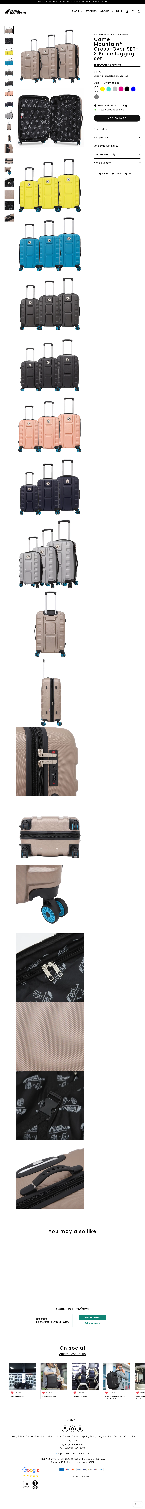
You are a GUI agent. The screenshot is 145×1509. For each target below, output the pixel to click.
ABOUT (105, 11)
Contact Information (125, 1436)
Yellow (102, 89)
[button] (101, 65)
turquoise (108, 89)
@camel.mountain (72, 1354)
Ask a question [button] (92, 1323)
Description (101, 129)
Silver (114, 89)
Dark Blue (133, 89)
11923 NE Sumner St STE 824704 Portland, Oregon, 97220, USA (72, 1459)
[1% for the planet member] (35, 1484)
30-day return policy (106, 145)
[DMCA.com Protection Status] (27, 1484)
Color (106, 83)
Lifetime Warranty (104, 154)
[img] (31, 1476)
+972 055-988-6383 (74, 1447)
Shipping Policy (88, 1436)
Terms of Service (35, 1436)
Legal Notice (104, 1436)
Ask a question (102, 162)
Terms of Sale (70, 1436)
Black (127, 89)
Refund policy (53, 1436)
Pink (121, 89)
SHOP (76, 11)
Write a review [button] (92, 1317)
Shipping (98, 76)
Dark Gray (96, 96)
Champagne (96, 89)
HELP (119, 11)
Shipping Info (102, 137)
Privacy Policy (17, 1436)
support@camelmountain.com (74, 1453)
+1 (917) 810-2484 (74, 1444)
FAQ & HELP (72, 1440)
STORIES (91, 11)
